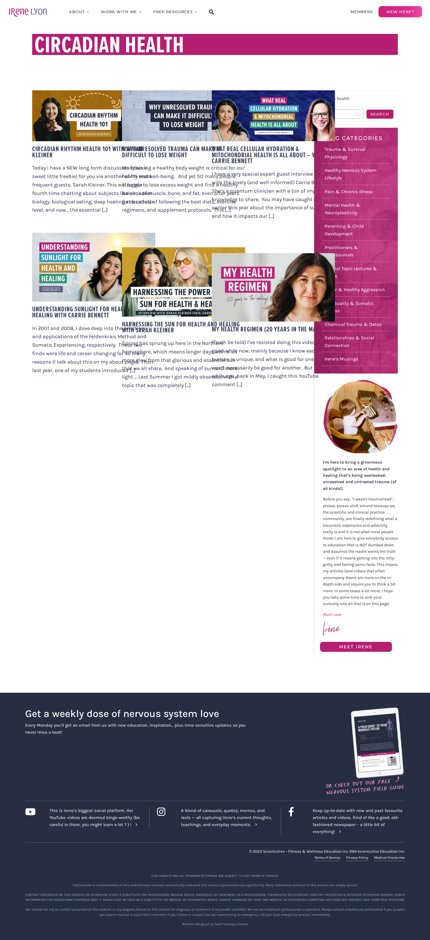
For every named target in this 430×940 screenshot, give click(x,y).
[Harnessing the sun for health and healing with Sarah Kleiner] (183, 282)
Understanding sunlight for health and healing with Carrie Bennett (86, 312)
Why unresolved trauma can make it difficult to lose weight (171, 152)
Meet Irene (356, 646)
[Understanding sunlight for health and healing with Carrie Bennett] (93, 267)
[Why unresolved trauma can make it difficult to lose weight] (183, 115)
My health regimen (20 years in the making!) (272, 329)
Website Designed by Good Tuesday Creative (215, 924)
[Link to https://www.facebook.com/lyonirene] (296, 811)
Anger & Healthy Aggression (355, 289)
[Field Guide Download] (365, 710)
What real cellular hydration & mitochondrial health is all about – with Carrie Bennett (268, 155)
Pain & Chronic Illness (349, 191)
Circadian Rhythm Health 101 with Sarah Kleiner (87, 152)
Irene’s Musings (341, 359)
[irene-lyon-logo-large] (28, 8)
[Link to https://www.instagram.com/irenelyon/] (164, 811)
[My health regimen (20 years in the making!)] (273, 287)
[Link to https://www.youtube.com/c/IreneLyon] (32, 811)
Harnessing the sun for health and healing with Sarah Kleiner (181, 327)
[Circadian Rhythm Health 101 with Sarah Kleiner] (93, 115)
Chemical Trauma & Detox (353, 324)
